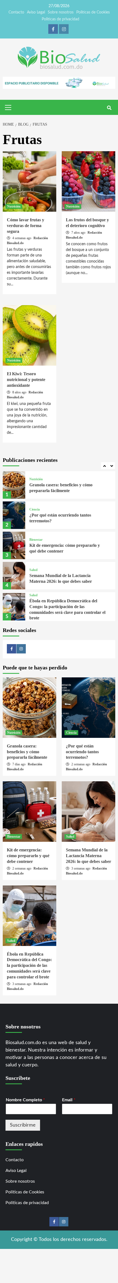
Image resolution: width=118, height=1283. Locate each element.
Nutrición (14, 206)
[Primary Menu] (8, 107)
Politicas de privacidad (60, 19)
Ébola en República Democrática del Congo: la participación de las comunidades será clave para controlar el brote (29, 965)
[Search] (109, 108)
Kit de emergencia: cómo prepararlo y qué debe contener (28, 856)
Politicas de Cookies (93, 12)
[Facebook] (53, 29)
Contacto (16, 12)
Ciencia (34, 509)
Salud (33, 570)
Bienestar (36, 539)
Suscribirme (23, 1125)
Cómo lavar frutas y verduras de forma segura (25, 225)
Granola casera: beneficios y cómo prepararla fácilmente (27, 752)
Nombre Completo (25, 1100)
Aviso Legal (36, 12)
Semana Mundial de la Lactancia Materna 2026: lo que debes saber (88, 856)
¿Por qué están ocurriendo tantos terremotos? (82, 752)
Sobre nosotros (61, 12)
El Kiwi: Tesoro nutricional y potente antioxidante (26, 379)
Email (68, 1100)
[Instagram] (64, 29)
